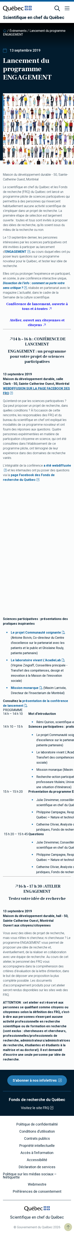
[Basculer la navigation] (67, 8)
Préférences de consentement (37, 1191)
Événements (18, 31)
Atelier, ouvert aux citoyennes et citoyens (37, 322)
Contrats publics (37, 1138)
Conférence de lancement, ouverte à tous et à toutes (37, 306)
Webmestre (37, 1184)
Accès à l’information (37, 1152)
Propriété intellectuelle (37, 1145)
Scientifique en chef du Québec (33, 17)
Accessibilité (37, 1159)
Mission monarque (24, 688)
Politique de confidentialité (37, 1124)
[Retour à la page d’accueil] (5, 31)
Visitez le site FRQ (35, 1108)
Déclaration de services (37, 1167)
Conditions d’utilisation (37, 1131)
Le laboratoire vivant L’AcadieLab (36, 660)
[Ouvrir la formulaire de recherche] (57, 8)
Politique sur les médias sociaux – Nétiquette (30, 1176)
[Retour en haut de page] (68, 1227)
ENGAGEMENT (15, 252)
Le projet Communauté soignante (36, 632)
